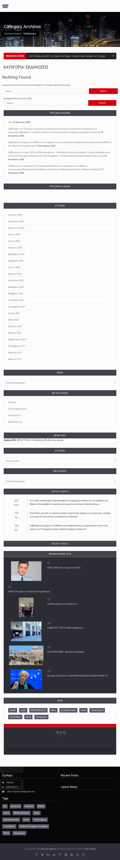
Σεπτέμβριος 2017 (16, 346)
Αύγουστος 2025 (16, 228)
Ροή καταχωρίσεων (17, 409)
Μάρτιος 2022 (15, 274)
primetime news (68, 710)
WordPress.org (15, 422)
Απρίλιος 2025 (15, 248)
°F (57, 732)
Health (13, 710)
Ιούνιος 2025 (14, 241)
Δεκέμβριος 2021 (16, 287)
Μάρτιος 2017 (15, 359)
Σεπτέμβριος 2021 (16, 307)
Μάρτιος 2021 (15, 333)
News (53, 710)
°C (64, 732)
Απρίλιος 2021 (15, 326)
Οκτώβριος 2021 (16, 300)
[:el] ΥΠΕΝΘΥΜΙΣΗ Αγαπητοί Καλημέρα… (66, 652)
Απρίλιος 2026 (15, 215)
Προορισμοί (41, 717)
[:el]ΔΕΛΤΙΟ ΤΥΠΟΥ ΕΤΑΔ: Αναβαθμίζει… (66, 628)
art (5, 806)
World (28, 717)
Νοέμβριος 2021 (15, 293)
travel (83, 710)
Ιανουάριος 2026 (16, 221)
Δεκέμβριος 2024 (16, 254)
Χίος (10, 122)
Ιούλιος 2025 (14, 234)
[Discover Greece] (5, 6)
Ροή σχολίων (14, 415)
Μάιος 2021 (13, 320)
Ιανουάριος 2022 (16, 280)
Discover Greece (12, 33)
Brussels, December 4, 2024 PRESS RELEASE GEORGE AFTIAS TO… (78, 676)
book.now (15, 806)
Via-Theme (90, 849)
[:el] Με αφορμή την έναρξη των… (62, 604)
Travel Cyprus (97, 710)
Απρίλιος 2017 (15, 352)
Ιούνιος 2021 (14, 313)
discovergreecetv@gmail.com (21, 791)
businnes (29, 806)
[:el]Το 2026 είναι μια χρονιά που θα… (64, 567)
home (23, 710)
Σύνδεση (12, 402)
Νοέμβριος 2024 (15, 261)
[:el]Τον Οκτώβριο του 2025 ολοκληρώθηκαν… (29, 591)
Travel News (15, 717)
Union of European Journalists (34, 826)
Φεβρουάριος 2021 (17, 339)
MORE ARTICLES (38, 710)
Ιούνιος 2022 (14, 267)
